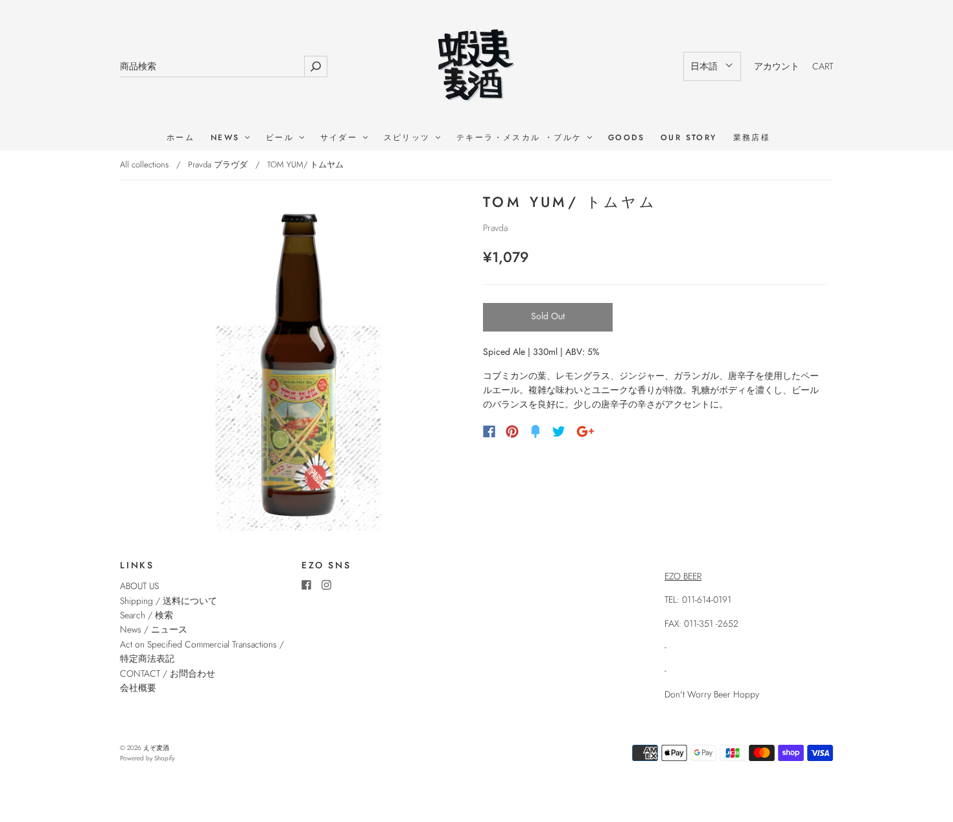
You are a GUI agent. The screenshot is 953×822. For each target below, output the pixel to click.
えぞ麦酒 (156, 748)
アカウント (776, 66)
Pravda (495, 227)
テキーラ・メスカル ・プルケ (521, 138)
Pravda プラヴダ (218, 164)
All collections (144, 164)
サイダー (341, 138)
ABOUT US (139, 585)
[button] (712, 66)
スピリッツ (409, 138)
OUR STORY (689, 138)
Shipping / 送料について (173, 600)
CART (822, 66)
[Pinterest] (512, 431)
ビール (282, 138)
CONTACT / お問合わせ (167, 673)
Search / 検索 (146, 615)
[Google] (585, 431)
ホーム (180, 138)
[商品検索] (212, 66)
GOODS (626, 138)
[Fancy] (535, 431)
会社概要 (138, 687)
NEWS (227, 138)
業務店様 (752, 138)
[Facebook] (489, 431)
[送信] (315, 66)
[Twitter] (559, 431)
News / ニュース (153, 629)
